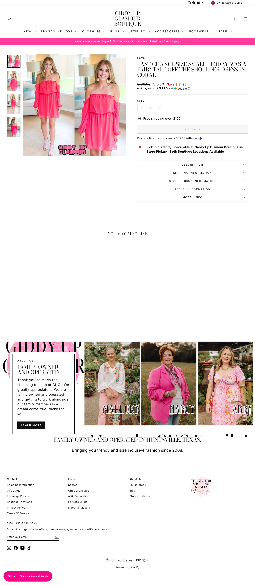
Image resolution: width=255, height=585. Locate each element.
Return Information (193, 189)
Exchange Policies (19, 496)
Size (140, 100)
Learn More (31, 425)
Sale (223, 31)
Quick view (36, 298)
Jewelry (138, 31)
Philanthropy (137, 485)
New (28, 31)
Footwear (200, 31)
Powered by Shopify (127, 567)
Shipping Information (20, 485)
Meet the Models (79, 507)
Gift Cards (13, 490)
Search (72, 485)
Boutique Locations (19, 502)
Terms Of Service (18, 513)
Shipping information (192, 172)
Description (192, 164)
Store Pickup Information (192, 180)
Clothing (92, 31)
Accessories (168, 31)
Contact (12, 479)
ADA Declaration (78, 496)
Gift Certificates (78, 490)
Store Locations (139, 496)
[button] (192, 88)
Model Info (193, 197)
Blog (132, 490)
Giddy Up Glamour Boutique (127, 18)
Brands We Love (57, 31)
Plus (115, 31)
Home (141, 57)
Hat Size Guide (77, 502)
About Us (135, 479)
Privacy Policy (16, 507)
